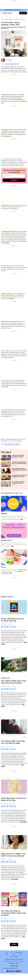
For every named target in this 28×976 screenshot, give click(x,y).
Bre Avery (4, 624)
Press (12, 952)
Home (2, 19)
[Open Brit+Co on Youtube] (14, 971)
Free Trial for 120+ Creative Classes (13, 10)
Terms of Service (7, 961)
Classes (3, 567)
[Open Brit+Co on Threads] (16, 971)
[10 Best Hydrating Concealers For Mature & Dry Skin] (14, 787)
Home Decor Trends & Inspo (20, 19)
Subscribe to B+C (7, 540)
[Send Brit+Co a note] (20, 971)
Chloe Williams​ (5, 918)
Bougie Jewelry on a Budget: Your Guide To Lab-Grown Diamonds (13, 855)
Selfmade (4, 513)
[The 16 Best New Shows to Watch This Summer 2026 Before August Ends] (6, 471)
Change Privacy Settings (14, 963)
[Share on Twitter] (12, 64)
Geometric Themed (6, 293)
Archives (21, 961)
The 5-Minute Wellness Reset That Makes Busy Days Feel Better (13, 682)
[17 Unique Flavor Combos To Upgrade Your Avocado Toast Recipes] (6, 477)
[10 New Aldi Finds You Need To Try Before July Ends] (14, 607)
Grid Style (4, 205)
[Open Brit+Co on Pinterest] (9, 971)
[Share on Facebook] (6, 64)
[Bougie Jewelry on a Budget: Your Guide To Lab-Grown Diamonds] (14, 842)
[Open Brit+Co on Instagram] (12, 971)
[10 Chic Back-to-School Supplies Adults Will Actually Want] (6, 484)
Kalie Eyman (10, 59)
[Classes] (14, 557)
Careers (13, 954)
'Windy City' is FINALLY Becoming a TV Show (18, 456)
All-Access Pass (23, 569)
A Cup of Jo (14, 208)
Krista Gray (4, 746)
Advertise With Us (19, 952)
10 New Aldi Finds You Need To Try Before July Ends (12, 620)
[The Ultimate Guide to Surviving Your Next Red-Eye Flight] (14, 727)
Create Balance (5, 129)
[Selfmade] (14, 504)
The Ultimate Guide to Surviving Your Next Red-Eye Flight (13, 742)
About (6, 952)
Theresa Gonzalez (6, 686)
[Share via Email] (15, 64)
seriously (24, 71)
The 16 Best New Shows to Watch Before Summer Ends (19, 469)
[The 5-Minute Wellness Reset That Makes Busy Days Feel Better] (14, 664)
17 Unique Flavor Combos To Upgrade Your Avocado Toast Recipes (19, 476)
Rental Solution (6, 94)
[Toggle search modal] (17, 13)
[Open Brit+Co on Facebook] (7, 971)
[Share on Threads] (18, 64)
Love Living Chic (7, 136)
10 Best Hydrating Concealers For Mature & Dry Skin (13, 799)
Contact (20, 954)
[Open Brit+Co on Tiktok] (18, 971)
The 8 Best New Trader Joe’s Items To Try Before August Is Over (19, 463)
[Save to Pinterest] (9, 64)
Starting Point (5, 231)
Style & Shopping (8, 19)
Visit (21, 519)
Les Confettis (6, 243)
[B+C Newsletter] (14, 530)
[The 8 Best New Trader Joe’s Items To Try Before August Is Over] (6, 464)
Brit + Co (4, 859)
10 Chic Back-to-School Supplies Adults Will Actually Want (18, 482)
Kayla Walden (5, 803)
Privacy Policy (15, 961)
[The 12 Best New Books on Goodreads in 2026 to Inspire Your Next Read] (14, 899)
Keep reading (23, 822)
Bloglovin (11, 298)
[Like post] (19, 444)
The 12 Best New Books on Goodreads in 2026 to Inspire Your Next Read (13, 913)
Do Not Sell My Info (14, 956)
